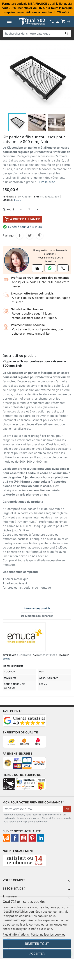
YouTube (23, 838)
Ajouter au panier (22, 219)
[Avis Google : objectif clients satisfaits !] (24, 722)
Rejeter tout (37, 944)
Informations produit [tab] (37, 608)
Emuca (17, 200)
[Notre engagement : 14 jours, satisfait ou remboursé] (24, 862)
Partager (19, 235)
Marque (8, 200)
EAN (36, 196)
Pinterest (39, 235)
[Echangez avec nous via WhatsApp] (50, 268)
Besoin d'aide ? (14, 888)
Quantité (8, 209)
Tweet (29, 235)
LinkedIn (40, 838)
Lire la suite (47, 182)
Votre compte (14, 880)
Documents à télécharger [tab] (37, 615)
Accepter (37, 953)
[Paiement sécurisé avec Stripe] (24, 764)
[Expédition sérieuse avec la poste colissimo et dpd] (24, 743)
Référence (9, 196)
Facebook (14, 838)
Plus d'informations (16, 934)
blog (6, 838)
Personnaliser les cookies (48, 934)
